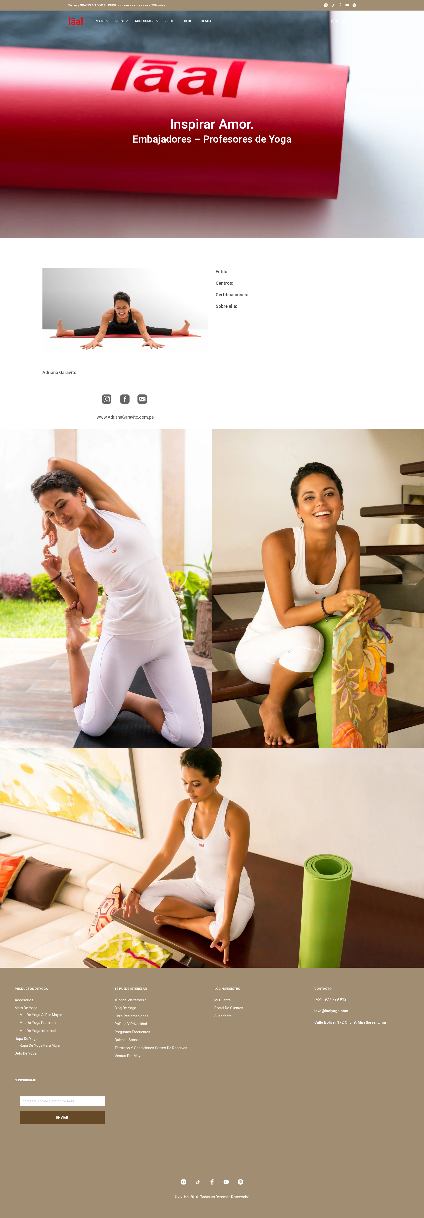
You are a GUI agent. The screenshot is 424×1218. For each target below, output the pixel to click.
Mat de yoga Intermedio (39, 1031)
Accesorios (144, 21)
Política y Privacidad (131, 1024)
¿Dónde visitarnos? (130, 1000)
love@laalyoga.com (331, 1011)
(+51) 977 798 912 (330, 999)
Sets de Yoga (26, 1053)
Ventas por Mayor (129, 1056)
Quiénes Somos (127, 1040)
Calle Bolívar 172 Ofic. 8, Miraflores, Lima (350, 1022)
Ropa (119, 21)
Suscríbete (223, 1016)
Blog (188, 21)
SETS (169, 21)
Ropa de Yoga (26, 1038)
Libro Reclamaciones (131, 1016)
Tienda (206, 21)
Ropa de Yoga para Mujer (40, 1045)
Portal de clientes (228, 1008)
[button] (334, 20)
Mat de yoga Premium (38, 1022)
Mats (100, 21)
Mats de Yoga (26, 1008)
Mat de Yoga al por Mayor (41, 1015)
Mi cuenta (222, 1000)
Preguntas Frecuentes (132, 1032)
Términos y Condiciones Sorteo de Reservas (151, 1048)
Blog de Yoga (125, 1008)
